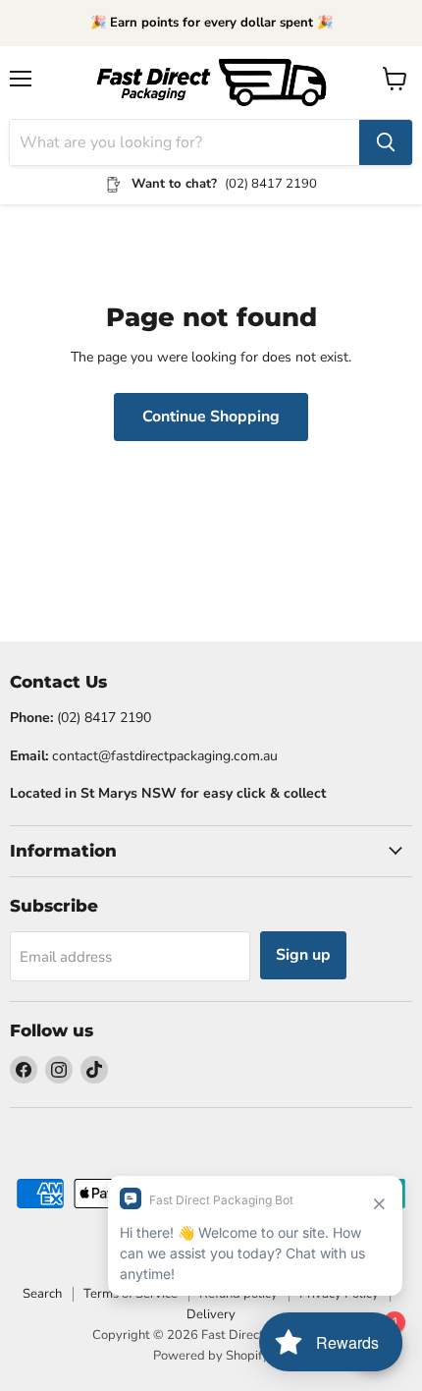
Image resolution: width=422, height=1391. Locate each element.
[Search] (385, 142)
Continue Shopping (211, 416)
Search (42, 1294)
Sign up (303, 955)
